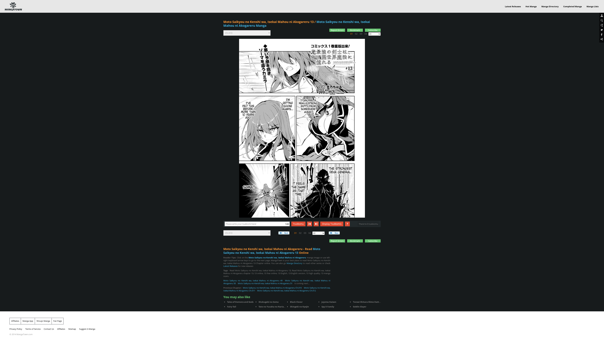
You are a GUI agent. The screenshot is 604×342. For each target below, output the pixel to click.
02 (356, 33)
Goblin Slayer (359, 306)
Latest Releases (513, 6)
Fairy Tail (231, 306)
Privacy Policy (15, 329)
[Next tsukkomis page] (316, 224)
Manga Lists (592, 6)
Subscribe (372, 30)
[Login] (601, 15)
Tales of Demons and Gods (240, 301)
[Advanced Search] (601, 25)
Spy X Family (328, 306)
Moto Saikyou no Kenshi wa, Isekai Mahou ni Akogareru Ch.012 (286, 290)
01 (351, 33)
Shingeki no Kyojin (299, 306)
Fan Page (57, 321)
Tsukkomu (298, 223)
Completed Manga (572, 6)
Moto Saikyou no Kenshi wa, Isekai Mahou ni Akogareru (277, 257)
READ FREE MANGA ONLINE (13, 6)
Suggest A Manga (87, 329)
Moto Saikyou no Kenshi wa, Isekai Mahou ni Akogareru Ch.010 (272, 287)
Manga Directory (550, 6)
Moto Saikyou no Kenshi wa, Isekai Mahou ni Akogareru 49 (252, 280)
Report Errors (337, 30)
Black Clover (296, 301)
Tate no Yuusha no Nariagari (273, 306)
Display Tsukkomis (331, 223)
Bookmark (355, 30)
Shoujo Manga (43, 321)
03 (361, 33)
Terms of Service (33, 329)
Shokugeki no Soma (269, 301)
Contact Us (49, 329)
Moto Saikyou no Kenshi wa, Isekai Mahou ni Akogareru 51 (265, 283)
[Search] (601, 20)
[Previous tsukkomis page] (309, 224)
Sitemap (72, 329)
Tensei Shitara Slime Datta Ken (369, 301)
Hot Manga (531, 6)
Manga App (27, 321)
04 (365, 33)
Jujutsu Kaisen (329, 301)
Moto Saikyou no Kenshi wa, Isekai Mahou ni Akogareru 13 (268, 22)
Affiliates (15, 321)
